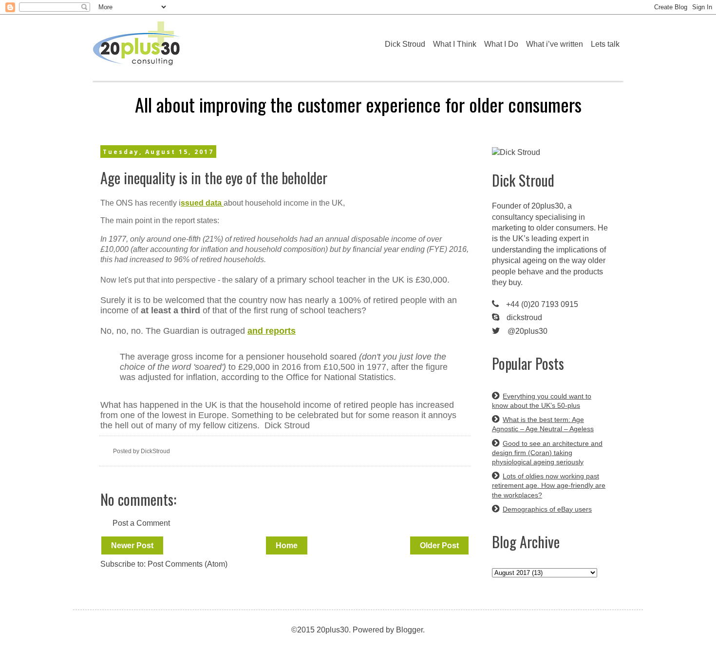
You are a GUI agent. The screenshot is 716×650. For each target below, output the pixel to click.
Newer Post (132, 545)
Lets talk (605, 44)
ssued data (202, 203)
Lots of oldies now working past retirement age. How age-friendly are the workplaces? (548, 485)
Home (287, 545)
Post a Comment (141, 523)
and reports (271, 331)
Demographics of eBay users (547, 509)
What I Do (501, 44)
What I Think (454, 44)
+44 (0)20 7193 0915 (542, 304)
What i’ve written (554, 44)
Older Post (439, 545)
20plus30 (547, 206)
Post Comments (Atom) (187, 564)
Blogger (409, 630)
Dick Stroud (405, 44)
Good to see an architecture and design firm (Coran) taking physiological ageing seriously (547, 453)
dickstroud (524, 317)
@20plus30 (527, 331)
